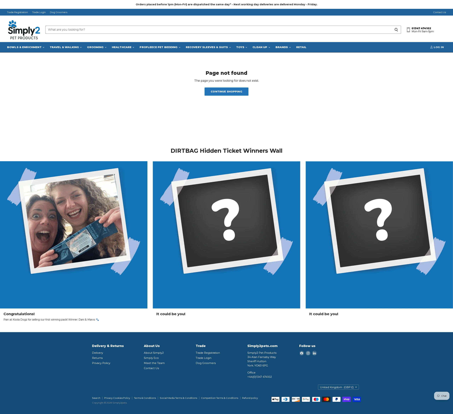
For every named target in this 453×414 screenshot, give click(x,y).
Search (96, 397)
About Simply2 (154, 352)
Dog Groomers (58, 12)
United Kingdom (337, 387)
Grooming (95, 47)
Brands (282, 47)
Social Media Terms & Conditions (178, 397)
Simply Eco (151, 358)
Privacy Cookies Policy (117, 397)
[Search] (396, 30)
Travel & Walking (65, 47)
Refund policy (250, 397)
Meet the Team (154, 363)
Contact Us (439, 12)
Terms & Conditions (145, 397)
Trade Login (39, 12)
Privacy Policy (101, 363)
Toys (240, 47)
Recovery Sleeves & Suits (207, 47)
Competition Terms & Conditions (219, 397)
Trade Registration (17, 12)
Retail (301, 47)
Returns (97, 358)
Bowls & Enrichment (24, 47)
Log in (438, 47)
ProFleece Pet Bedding (159, 47)
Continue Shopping (226, 91)
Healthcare (122, 47)
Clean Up (260, 47)
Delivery (97, 352)
